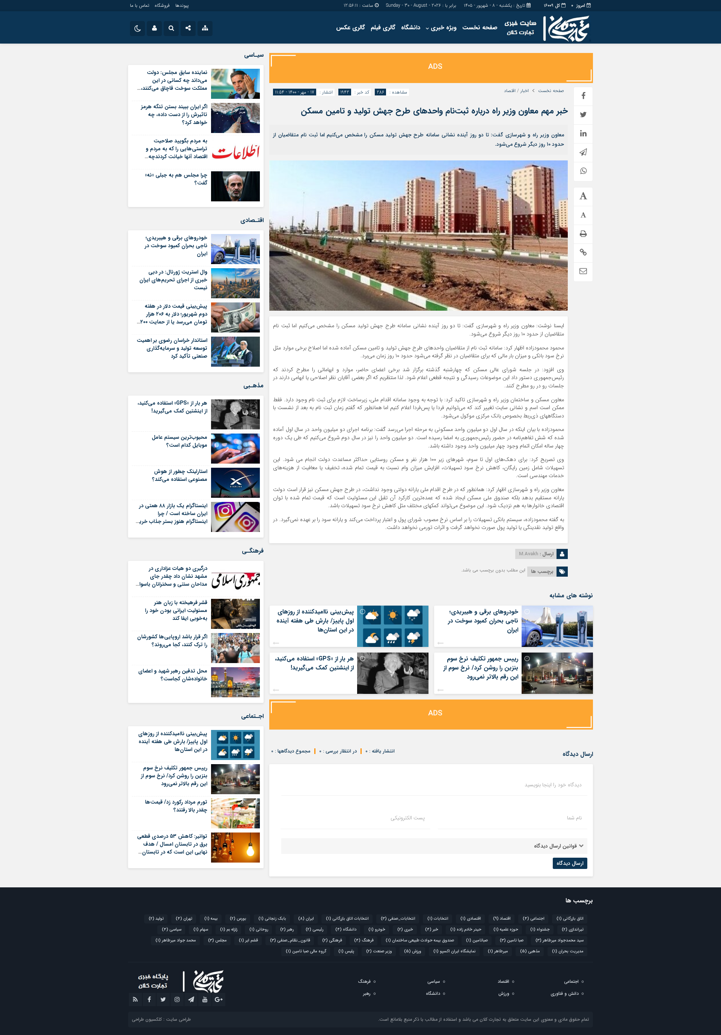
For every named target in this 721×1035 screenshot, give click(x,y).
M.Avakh (528, 554)
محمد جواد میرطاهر (175, 940)
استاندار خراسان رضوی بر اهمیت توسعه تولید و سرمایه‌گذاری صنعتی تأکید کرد (172, 348)
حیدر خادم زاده (465, 929)
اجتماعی (534, 919)
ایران (306, 919)
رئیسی (314, 929)
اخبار (524, 91)
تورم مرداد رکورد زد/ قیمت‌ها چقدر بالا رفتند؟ (176, 806)
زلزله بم (228, 929)
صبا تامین (511, 940)
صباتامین (477, 940)
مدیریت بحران (568, 951)
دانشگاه (410, 27)
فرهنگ (364, 940)
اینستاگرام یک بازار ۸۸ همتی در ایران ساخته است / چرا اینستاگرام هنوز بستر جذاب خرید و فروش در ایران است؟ (171, 517)
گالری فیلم (383, 27)
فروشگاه (162, 5)
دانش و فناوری (565, 993)
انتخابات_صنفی (398, 919)
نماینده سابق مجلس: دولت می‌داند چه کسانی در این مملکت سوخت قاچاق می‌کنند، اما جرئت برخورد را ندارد (174, 84)
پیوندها (182, 5)
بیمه (211, 919)
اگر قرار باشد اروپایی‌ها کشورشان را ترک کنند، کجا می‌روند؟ (172, 641)
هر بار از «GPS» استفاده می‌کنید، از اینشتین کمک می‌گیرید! (314, 663)
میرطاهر (498, 951)
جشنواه (540, 929)
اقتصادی (470, 919)
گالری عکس (350, 27)
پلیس (346, 951)
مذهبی (530, 951)
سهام (200, 929)
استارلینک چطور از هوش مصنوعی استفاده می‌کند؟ (179, 475)
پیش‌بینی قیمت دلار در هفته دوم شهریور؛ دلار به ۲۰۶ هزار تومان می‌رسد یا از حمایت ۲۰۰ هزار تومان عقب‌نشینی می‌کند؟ (173, 318)
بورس (238, 919)
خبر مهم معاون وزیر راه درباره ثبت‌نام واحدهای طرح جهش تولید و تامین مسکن (434, 110)
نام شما (574, 817)
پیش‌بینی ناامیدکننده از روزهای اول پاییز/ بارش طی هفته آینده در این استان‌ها (315, 621)
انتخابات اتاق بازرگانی (347, 919)
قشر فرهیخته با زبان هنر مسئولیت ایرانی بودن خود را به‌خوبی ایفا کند (176, 610)
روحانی (258, 929)
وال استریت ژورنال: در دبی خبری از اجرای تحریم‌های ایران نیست (173, 280)
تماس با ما (139, 5)
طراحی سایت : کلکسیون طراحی (161, 1019)
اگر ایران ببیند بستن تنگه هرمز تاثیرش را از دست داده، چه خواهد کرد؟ (174, 115)
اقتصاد (510, 91)
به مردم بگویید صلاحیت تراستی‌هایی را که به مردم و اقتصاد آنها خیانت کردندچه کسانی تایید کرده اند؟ (176, 153)
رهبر (287, 929)
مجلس (217, 940)
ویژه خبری (444, 27)
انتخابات (437, 919)
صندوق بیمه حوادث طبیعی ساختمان (420, 940)
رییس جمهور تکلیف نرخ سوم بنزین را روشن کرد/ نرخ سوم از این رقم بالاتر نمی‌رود (480, 667)
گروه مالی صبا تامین (306, 951)
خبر (431, 929)
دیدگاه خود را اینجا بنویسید (553, 784)
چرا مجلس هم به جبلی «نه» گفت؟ (176, 179)
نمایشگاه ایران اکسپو (454, 951)
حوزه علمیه (505, 929)
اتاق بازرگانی (570, 919)
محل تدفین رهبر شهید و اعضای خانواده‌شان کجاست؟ (172, 675)
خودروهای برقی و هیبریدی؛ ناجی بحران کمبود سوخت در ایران (483, 621)
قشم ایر (248, 940)
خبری (405, 929)
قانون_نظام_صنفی (290, 940)
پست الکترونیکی (408, 817)
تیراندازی (573, 929)
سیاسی (171, 929)
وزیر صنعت (379, 951)
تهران (184, 919)
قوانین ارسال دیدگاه (555, 846)
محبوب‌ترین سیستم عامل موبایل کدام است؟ (179, 441)
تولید (156, 919)
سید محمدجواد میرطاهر (559, 940)
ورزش (412, 951)
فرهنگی (332, 940)
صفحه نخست (480, 27)
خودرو (376, 929)
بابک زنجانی (272, 919)
